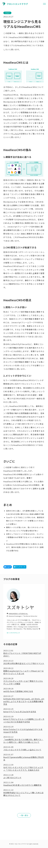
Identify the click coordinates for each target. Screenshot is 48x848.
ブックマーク (20, 567)
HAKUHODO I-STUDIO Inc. (18, 613)
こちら (16, 133)
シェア (8, 567)
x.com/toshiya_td (14, 632)
